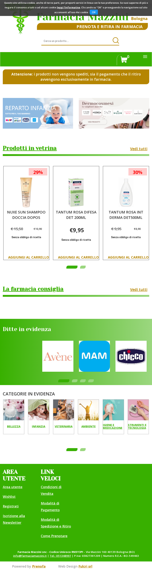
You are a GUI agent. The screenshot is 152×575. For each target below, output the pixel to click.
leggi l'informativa (68, 7)
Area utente (12, 487)
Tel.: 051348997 (60, 556)
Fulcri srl (85, 566)
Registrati (11, 506)
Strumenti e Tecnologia (137, 426)
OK (94, 12)
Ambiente (88, 426)
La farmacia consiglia (33, 289)
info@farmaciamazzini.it (30, 556)
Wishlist (9, 496)
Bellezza (13, 426)
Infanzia (38, 426)
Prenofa (39, 566)
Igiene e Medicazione (112, 426)
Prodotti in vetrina (30, 148)
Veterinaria (63, 426)
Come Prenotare (54, 536)
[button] (72, 267)
